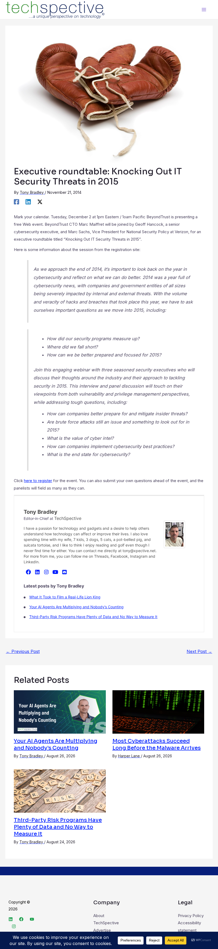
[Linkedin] (28, 201)
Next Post (199, 651)
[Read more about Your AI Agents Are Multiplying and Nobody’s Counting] (60, 711)
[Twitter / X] (40, 201)
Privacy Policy (191, 915)
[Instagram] (46, 572)
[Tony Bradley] (174, 534)
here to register (38, 480)
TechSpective (67, 518)
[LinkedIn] (37, 572)
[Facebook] (16, 201)
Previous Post (23, 651)
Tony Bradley (40, 512)
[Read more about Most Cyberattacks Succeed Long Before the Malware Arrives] (158, 711)
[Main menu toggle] (204, 9)
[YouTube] (55, 572)
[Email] (64, 572)
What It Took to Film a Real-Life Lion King (64, 597)
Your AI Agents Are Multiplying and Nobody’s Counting (76, 607)
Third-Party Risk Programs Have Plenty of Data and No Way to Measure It (93, 616)
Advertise (102, 930)
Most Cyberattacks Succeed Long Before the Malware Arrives (156, 744)
